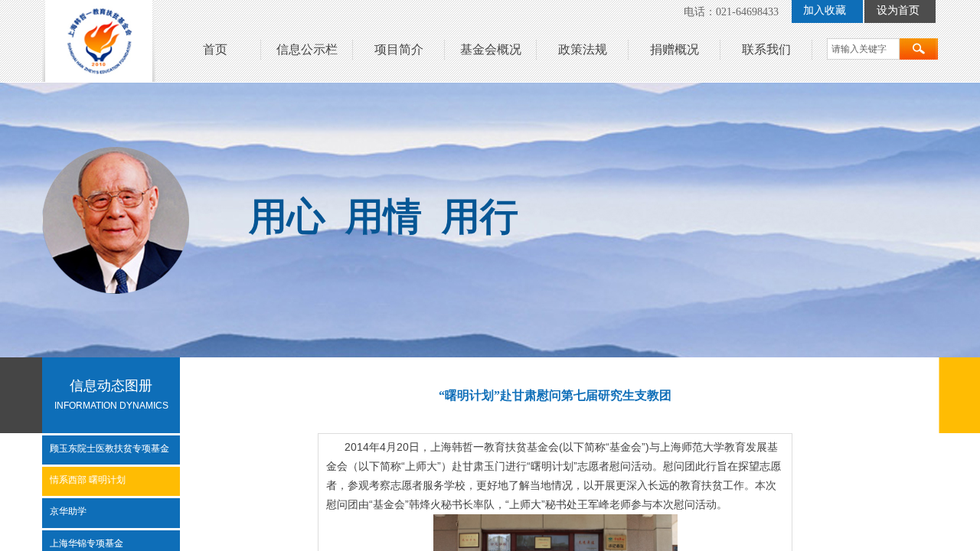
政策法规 (582, 49)
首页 (215, 49)
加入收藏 (824, 10)
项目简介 (398, 49)
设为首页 (898, 10)
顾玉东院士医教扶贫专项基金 (109, 448)
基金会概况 (490, 49)
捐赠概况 (674, 49)
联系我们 (766, 49)
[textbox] (863, 49)
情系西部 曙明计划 (88, 479)
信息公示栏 (307, 49)
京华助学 (68, 511)
